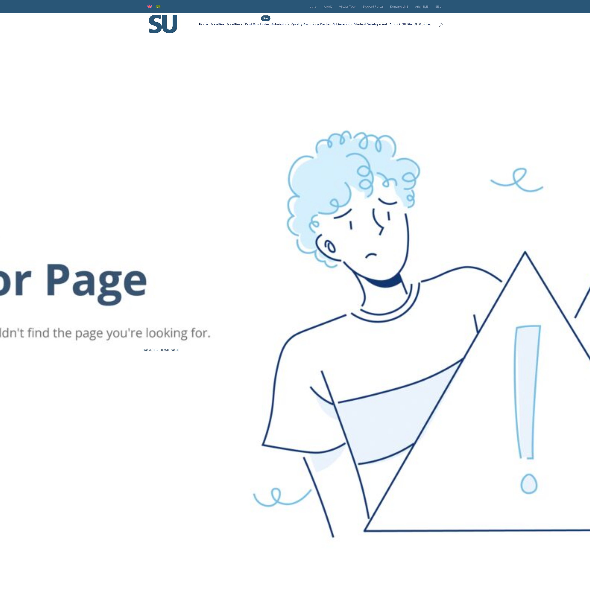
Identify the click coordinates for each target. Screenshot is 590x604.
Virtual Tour (347, 6)
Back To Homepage (161, 350)
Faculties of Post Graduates (248, 24)
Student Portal (373, 6)
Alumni (394, 24)
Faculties (217, 24)
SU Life (407, 24)
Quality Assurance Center (310, 24)
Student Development (370, 24)
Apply (328, 6)
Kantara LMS (399, 6)
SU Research (342, 24)
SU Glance (422, 24)
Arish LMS (422, 6)
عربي (313, 6)
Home (203, 24)
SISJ (438, 6)
